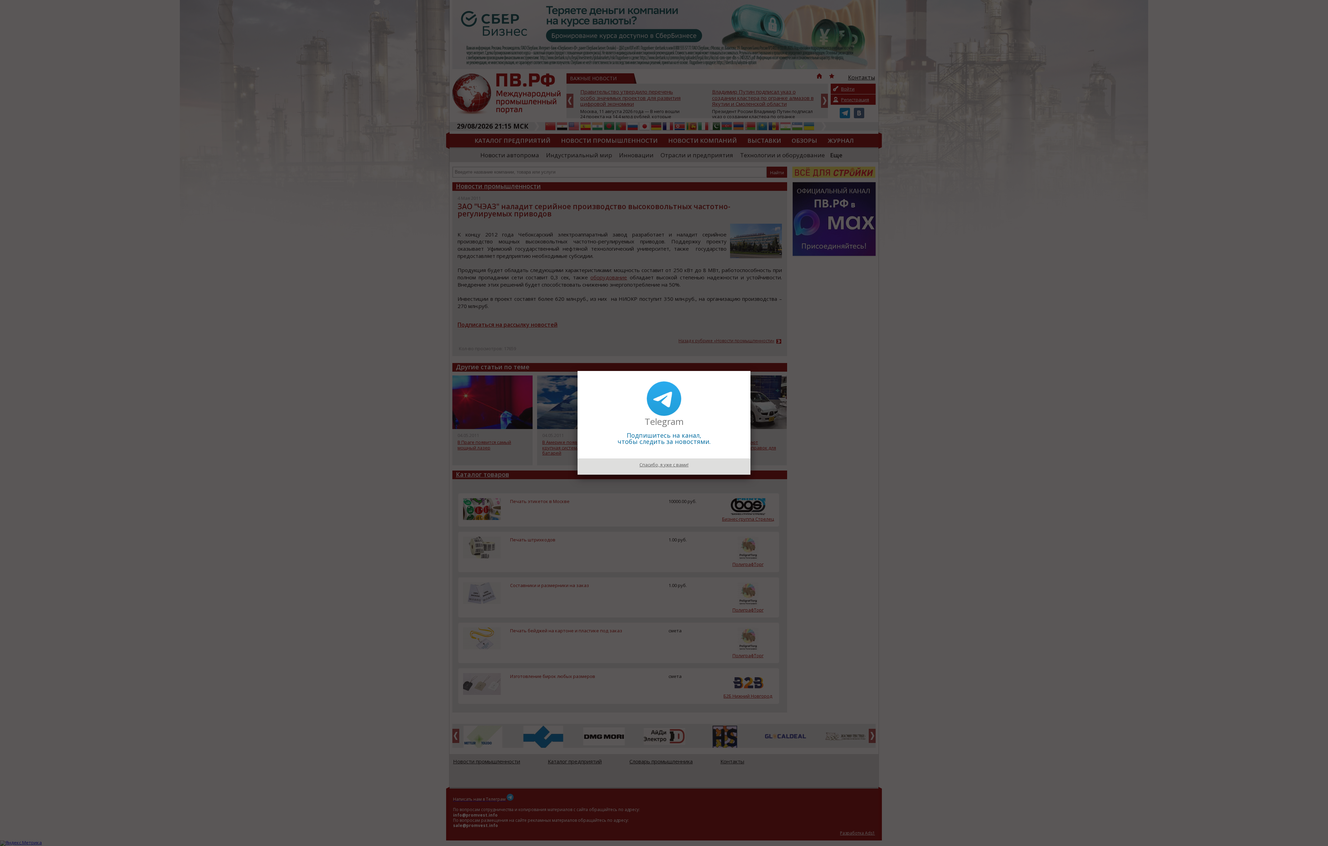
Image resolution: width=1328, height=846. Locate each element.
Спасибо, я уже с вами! (664, 465)
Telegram (664, 421)
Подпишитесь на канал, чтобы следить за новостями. (664, 438)
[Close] (750, 371)
